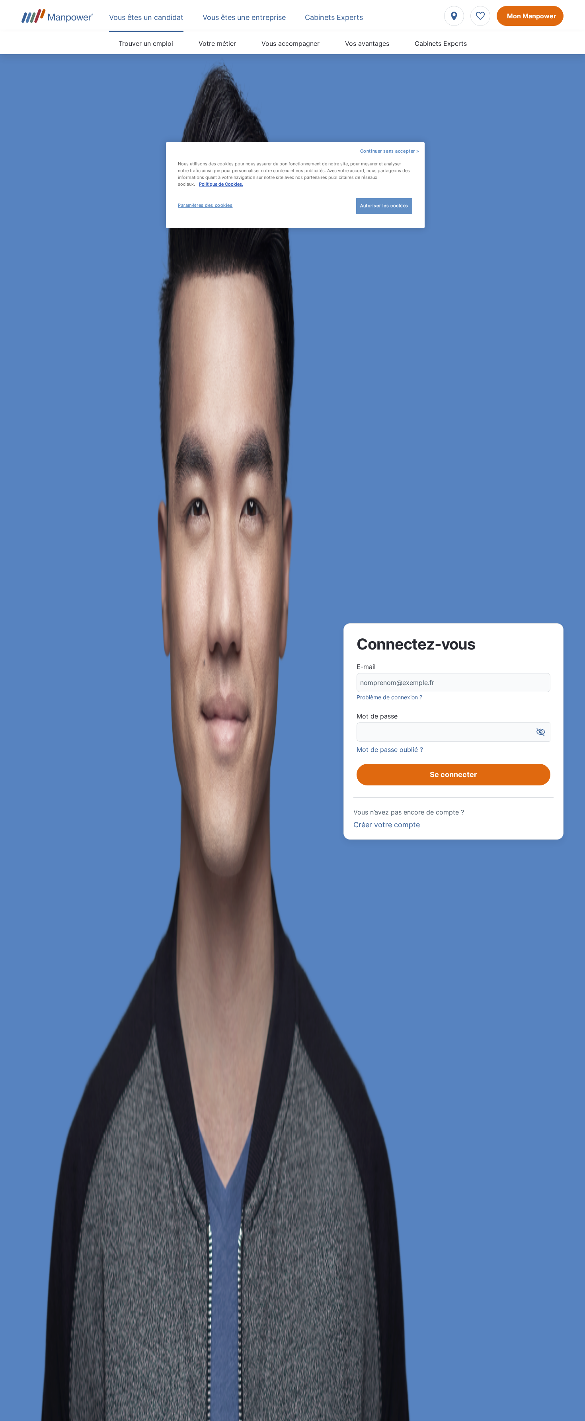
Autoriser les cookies (384, 205)
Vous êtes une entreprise (244, 17)
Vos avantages (367, 43)
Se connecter (453, 774)
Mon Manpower (531, 16)
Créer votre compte (386, 824)
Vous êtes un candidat (146, 17)
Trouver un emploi (146, 43)
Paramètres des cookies (205, 205)
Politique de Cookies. (221, 184)
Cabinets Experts (441, 43)
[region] (295, 185)
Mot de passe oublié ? (390, 750)
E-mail (366, 666)
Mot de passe (377, 716)
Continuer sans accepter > (389, 151)
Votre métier (217, 43)
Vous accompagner (290, 43)
